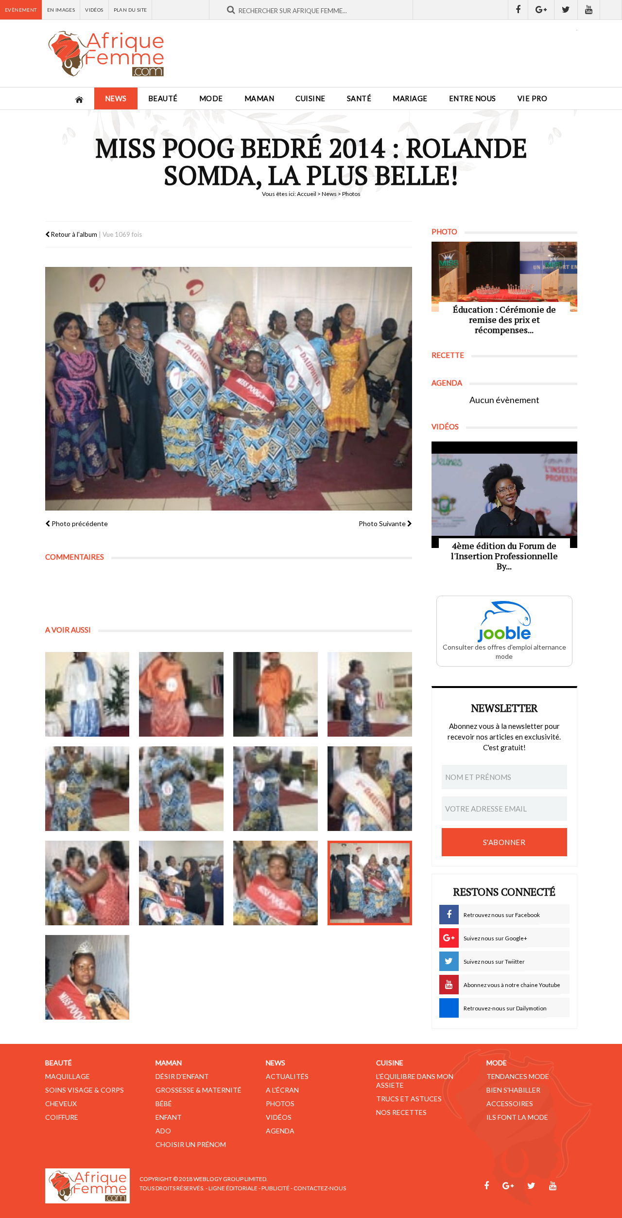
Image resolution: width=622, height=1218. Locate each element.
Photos (280, 1103)
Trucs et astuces (409, 1098)
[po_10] (181, 883)
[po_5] (87, 788)
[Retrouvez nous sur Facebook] (518, 9)
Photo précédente (79, 523)
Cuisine (310, 98)
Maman (259, 98)
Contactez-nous (320, 1188)
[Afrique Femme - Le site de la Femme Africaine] (106, 53)
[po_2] (181, 694)
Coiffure (61, 1117)
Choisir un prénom (191, 1144)
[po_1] (87, 694)
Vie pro (533, 98)
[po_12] (370, 883)
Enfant (169, 1117)
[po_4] (370, 694)
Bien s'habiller (513, 1090)
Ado (163, 1131)
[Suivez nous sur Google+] (541, 9)
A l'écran (282, 1090)
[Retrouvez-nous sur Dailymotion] (611, 9)
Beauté (163, 98)
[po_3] (275, 694)
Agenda (280, 1131)
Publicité (275, 1188)
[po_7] (275, 788)
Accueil (306, 193)
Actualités (287, 1076)
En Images (61, 10)
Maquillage (67, 1076)
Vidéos (94, 10)
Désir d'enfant (182, 1076)
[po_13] (87, 977)
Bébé (164, 1103)
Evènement (21, 10)
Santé (359, 98)
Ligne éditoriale (233, 1188)
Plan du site (130, 10)
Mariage (410, 98)
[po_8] (370, 788)
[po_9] (87, 883)
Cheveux (61, 1103)
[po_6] (181, 788)
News (116, 98)
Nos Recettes (401, 1112)
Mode (211, 98)
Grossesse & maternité (199, 1090)
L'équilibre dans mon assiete (414, 1080)
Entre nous (472, 98)
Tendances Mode (517, 1076)
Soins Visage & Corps (84, 1090)
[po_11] (275, 883)
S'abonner (504, 842)
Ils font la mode (517, 1117)
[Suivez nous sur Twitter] (566, 9)
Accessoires (509, 1103)
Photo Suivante (383, 523)
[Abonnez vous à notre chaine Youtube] (589, 9)
